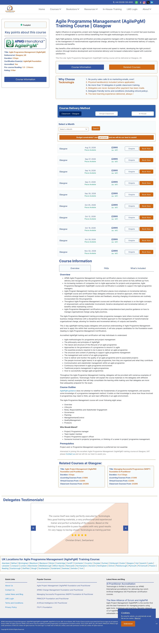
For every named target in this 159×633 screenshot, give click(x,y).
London (23, 566)
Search (96, 128)
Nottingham (102, 566)
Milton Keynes (58, 566)
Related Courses (131, 67)
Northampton (81, 566)
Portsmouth (143, 566)
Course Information (25, 79)
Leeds (150, 563)
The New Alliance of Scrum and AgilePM (127, 600)
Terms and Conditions (14, 603)
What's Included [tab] (138, 268)
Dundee (97, 563)
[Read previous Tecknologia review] (121, 528)
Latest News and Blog (14, 594)
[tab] (70, 113)
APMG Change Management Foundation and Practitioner (60, 590)
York (81, 568)
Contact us (70, 454)
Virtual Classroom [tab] (106, 114)
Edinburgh (114, 563)
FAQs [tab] (106, 268)
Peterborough (121, 566)
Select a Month (66, 124)
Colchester (78, 563)
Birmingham (23, 563)
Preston (152, 566)
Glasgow (130, 563)
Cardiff (70, 563)
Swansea (65, 568)
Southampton (43, 568)
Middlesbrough (45, 566)
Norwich (92, 566)
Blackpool (44, 563)
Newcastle (70, 566)
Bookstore (71, 9)
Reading (5, 568)
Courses (54, 9)
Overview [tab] (75, 268)
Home (42, 9)
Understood (128, 624)
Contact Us (9, 590)
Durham (105, 563)
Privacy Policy (11, 607)
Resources (89, 9)
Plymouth (132, 566)
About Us (9, 585)
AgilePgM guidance (68, 391)
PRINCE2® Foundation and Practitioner (53, 598)
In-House (142, 114)
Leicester (5, 566)
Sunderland (55, 568)
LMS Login (132, 9)
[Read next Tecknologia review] (38, 528)
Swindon (74, 568)
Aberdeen (6, 563)
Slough (34, 568)
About (146, 9)
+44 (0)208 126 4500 (124, 2)
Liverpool (15, 566)
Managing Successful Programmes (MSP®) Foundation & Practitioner (65, 594)
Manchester (33, 566)
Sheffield (26, 568)
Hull (137, 563)
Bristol (52, 563)
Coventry (88, 563)
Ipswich (143, 563)
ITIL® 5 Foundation (44, 607)
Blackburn (34, 563)
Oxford (111, 566)
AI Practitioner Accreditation (120, 584)
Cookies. (125, 613)
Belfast (14, 563)
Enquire (132, 149)
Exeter (122, 563)
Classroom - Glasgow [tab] (70, 114)
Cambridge (60, 563)
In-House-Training (112, 9)
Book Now (146, 149)
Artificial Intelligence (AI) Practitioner (52, 603)
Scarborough (15, 568)
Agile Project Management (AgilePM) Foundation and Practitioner (63, 585)
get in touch (103, 137)
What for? (138, 618)
